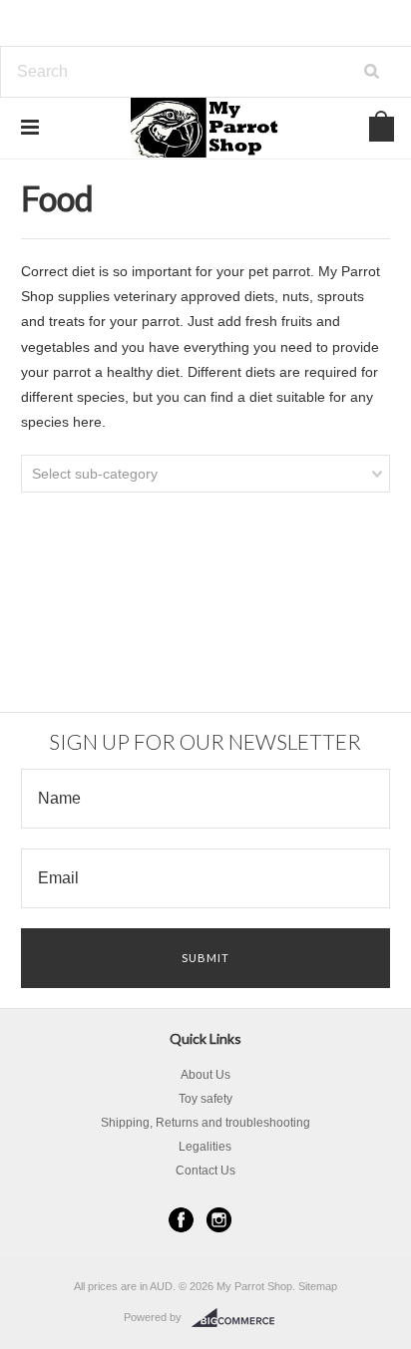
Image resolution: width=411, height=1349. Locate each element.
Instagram (218, 1219)
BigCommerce (239, 1318)
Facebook (181, 1219)
